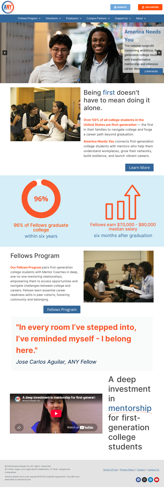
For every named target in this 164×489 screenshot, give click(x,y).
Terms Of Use (110, 469)
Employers (72, 18)
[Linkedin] (150, 479)
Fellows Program (27, 18)
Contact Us (153, 469)
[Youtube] (156, 479)
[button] (120, 7)
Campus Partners (97, 18)
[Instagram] (144, 479)
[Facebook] (138, 479)
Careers (141, 469)
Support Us (121, 18)
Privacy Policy (127, 469)
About (139, 18)
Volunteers (52, 18)
